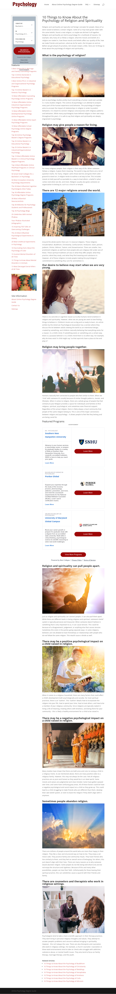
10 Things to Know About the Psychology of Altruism (63, 981)
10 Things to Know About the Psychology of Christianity (65, 966)
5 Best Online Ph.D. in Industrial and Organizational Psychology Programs (24, 83)
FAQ (86, 5)
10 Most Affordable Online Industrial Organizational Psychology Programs (21, 105)
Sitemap (97, 5)
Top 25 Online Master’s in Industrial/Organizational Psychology (21, 150)
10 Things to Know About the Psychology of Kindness (64, 975)
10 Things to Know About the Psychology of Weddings (64, 969)
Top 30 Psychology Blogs (21, 211)
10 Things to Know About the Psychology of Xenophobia (65, 972)
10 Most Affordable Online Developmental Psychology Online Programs (22, 113)
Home (46, 5)
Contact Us (16, 305)
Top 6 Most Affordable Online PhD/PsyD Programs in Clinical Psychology (23, 168)
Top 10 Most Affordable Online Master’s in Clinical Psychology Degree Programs (23, 159)
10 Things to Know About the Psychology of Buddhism (64, 963)
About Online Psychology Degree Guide (67, 5)
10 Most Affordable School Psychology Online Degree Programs (21, 129)
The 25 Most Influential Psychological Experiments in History (23, 235)
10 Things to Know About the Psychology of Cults (62, 978)
